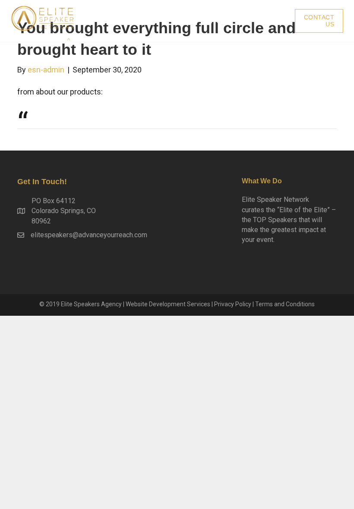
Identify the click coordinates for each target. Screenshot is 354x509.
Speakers (265, 21)
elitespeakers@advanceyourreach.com (89, 235)
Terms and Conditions (285, 304)
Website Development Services (168, 304)
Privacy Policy (232, 304)
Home (222, 21)
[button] (319, 21)
